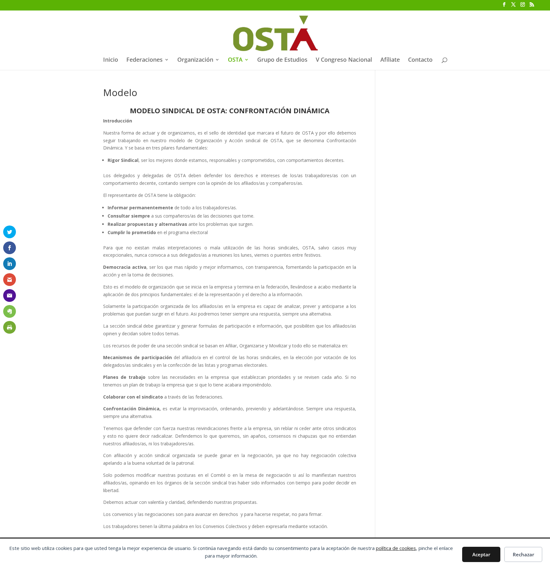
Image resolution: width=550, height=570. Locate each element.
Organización (195, 60)
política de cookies (396, 548)
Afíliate (390, 60)
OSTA (235, 60)
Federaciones (144, 60)
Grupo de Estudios (282, 60)
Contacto (420, 60)
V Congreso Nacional (344, 60)
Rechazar (523, 554)
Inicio (110, 60)
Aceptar (481, 554)
